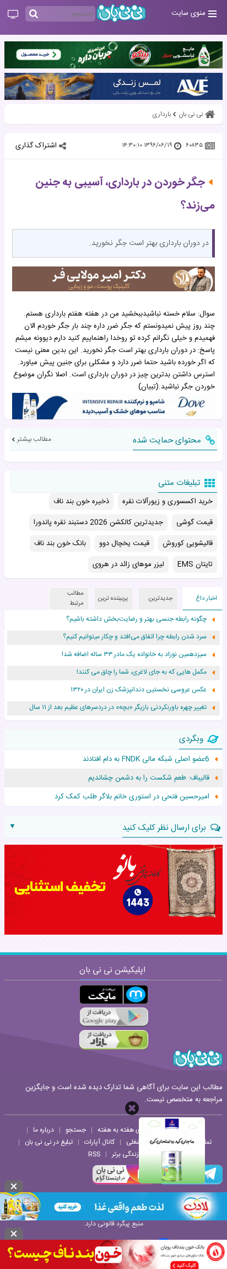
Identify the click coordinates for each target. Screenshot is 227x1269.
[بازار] (113, 1039)
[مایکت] (113, 994)
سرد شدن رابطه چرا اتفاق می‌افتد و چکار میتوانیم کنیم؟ (135, 637)
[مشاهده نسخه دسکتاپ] (12, 15)
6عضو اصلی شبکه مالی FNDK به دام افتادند (146, 759)
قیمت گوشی (194, 522)
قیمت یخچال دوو (124, 543)
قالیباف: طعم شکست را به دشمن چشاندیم (148, 778)
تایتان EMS (195, 564)
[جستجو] (33, 14)
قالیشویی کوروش (188, 543)
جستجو (76, 1129)
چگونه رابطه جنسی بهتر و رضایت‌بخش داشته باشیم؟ (136, 619)
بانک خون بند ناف (60, 543)
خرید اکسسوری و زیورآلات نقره (167, 501)
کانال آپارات (99, 1142)
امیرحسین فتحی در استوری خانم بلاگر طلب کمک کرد (132, 797)
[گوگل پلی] (113, 1017)
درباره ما (43, 1129)
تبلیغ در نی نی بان (49, 1142)
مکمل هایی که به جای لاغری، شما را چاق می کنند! (142, 672)
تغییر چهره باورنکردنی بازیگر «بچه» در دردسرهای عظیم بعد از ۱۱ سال (118, 707)
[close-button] (132, 1108)
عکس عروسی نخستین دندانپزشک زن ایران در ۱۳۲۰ (139, 690)
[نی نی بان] (121, 13)
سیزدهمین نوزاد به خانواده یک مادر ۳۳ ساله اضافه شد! (134, 654)
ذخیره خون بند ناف (81, 501)
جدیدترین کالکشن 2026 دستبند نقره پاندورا (98, 522)
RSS (94, 1154)
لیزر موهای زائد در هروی (128, 564)
